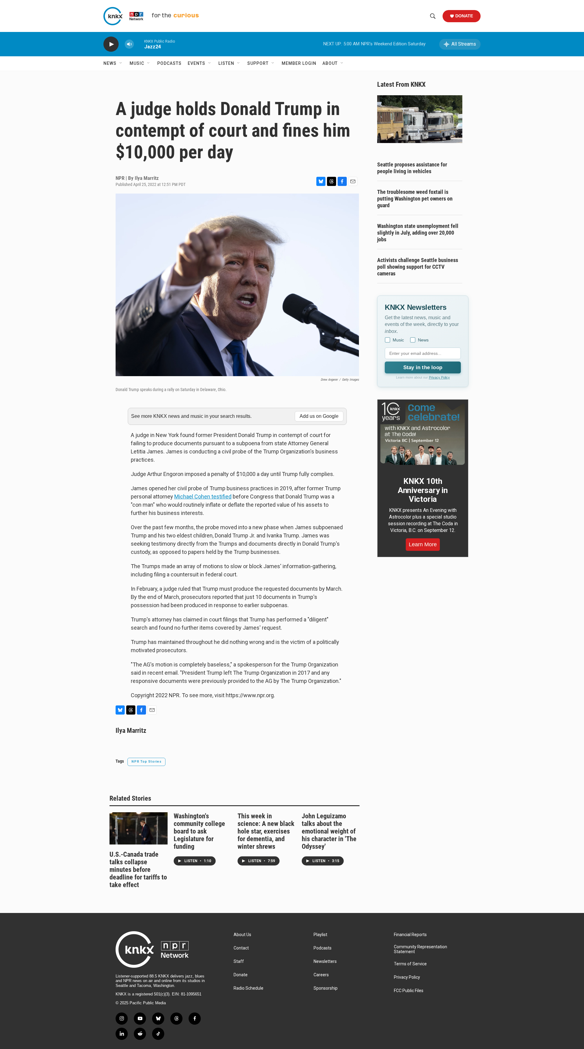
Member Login (299, 63)
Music (137, 63)
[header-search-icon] (433, 16)
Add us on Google (319, 416)
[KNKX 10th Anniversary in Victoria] (422, 434)
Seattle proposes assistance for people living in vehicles (412, 167)
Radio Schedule (248, 988)
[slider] (139, 44)
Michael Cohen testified (202, 496)
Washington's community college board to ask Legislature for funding (199, 831)
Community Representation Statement (420, 949)
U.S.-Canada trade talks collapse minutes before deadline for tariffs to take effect (138, 870)
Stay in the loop (422, 367)
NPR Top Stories (146, 762)
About (330, 63)
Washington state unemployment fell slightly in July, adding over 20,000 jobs (417, 233)
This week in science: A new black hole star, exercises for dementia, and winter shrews (266, 831)
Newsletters (325, 961)
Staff (239, 961)
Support (258, 63)
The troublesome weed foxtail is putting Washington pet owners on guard (415, 198)
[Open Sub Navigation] (121, 63)
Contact (241, 948)
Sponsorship (326, 988)
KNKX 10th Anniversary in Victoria (423, 490)
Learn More (423, 544)
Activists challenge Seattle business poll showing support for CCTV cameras (417, 267)
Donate (464, 15)
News (109, 63)
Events (196, 63)
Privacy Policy (439, 377)
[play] (111, 44)
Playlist (320, 934)
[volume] (129, 44)
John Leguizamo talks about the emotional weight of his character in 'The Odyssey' (329, 831)
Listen (226, 63)
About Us (242, 934)
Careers (321, 975)
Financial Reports (410, 934)
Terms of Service (410, 964)
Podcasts (169, 63)
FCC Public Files (408, 990)
